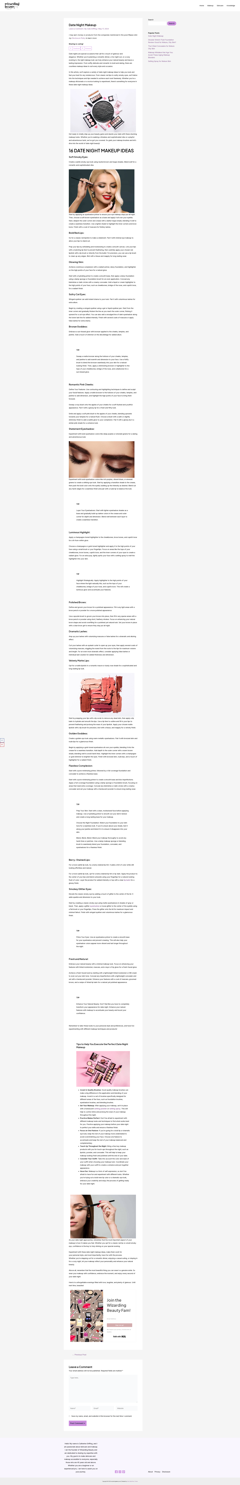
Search (150, 20)
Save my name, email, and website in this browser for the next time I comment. (101, 1416)
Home (202, 6)
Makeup (210, 6)
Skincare (220, 6)
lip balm (127, 880)
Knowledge (231, 6)
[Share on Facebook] (2, 740)
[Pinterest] (123, 1471)
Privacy (157, 1472)
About (150, 1472)
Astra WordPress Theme (132, 1481)
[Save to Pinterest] (2, 745)
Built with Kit (119, 1336)
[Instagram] (120, 1471)
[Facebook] (116, 1471)
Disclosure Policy (78, 38)
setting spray (114, 1109)
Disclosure (166, 1472)
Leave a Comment (76, 29)
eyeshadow (95, 906)
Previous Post (79, 1355)
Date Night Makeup (155, 36)
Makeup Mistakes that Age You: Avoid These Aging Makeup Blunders (160, 54)
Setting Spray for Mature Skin (159, 61)
